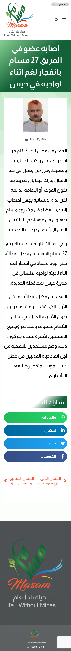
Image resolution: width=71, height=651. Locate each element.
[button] (35, 417)
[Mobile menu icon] (64, 20)
